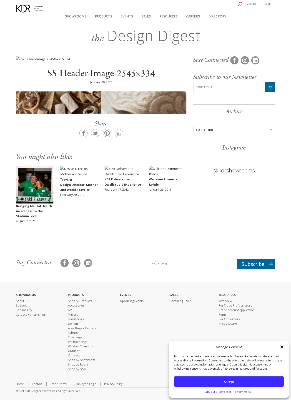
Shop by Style (77, 369)
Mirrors (73, 314)
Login (268, 3)
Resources (168, 16)
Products (103, 16)
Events (127, 16)
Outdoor (74, 351)
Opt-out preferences (218, 392)
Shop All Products (80, 301)
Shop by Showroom (81, 360)
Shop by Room (78, 364)
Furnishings (76, 319)
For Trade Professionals (235, 305)
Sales (146, 16)
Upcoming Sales (180, 301)
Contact (251, 3)
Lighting (73, 323)
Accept (229, 381)
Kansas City (24, 310)
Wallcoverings (77, 342)
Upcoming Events (132, 301)
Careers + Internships (31, 314)
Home (20, 384)
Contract (74, 355)
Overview (225, 301)
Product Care (228, 323)
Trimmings (75, 337)
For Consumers (229, 319)
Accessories (76, 305)
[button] (282, 347)
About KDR (23, 301)
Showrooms (75, 16)
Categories (206, 130)
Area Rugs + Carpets (82, 328)
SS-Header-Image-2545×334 (101, 74)
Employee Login (85, 384)
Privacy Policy (242, 392)
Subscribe (253, 263)
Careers (193, 16)
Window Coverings (81, 346)
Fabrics (73, 333)
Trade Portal (58, 384)
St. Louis (21, 305)
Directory (217, 16)
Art (70, 310)
